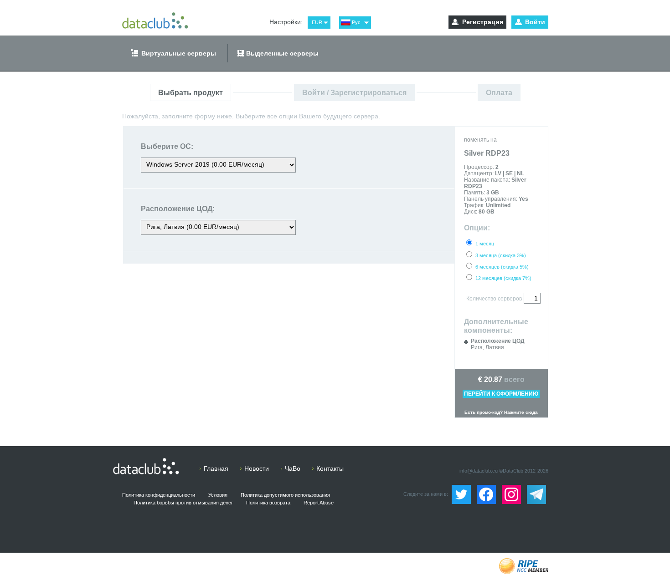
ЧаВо (292, 468)
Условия (217, 495)
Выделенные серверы (282, 53)
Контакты (330, 468)
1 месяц (484, 243)
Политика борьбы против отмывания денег (183, 502)
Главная (216, 468)
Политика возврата (268, 502)
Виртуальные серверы (178, 53)
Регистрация (482, 21)
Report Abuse (319, 502)
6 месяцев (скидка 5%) (502, 267)
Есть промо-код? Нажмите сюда (501, 412)
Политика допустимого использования (285, 495)
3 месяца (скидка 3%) (500, 255)
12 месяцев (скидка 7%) (503, 278)
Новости (256, 468)
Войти (535, 21)
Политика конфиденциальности (158, 495)
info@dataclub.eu (478, 470)
